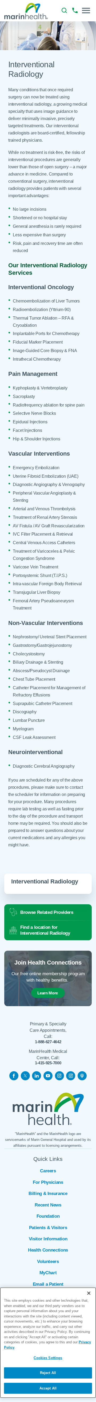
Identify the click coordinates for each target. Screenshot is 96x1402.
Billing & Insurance (48, 1193)
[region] (48, 1342)
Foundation (48, 1216)
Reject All (48, 1373)
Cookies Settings (48, 1358)
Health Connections (48, 1250)
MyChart (48, 1272)
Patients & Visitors (48, 1227)
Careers (48, 1170)
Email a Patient (48, 1284)
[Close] (89, 1293)
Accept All (48, 1388)
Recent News (48, 1205)
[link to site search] (64, 10)
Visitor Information (48, 1238)
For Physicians (48, 1182)
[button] (86, 10)
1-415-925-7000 (48, 1063)
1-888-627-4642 (48, 1042)
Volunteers (48, 1261)
